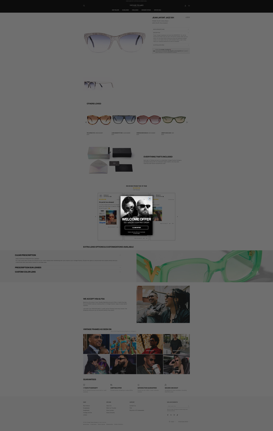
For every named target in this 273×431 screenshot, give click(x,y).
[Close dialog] (149, 198)
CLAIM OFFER (136, 227)
